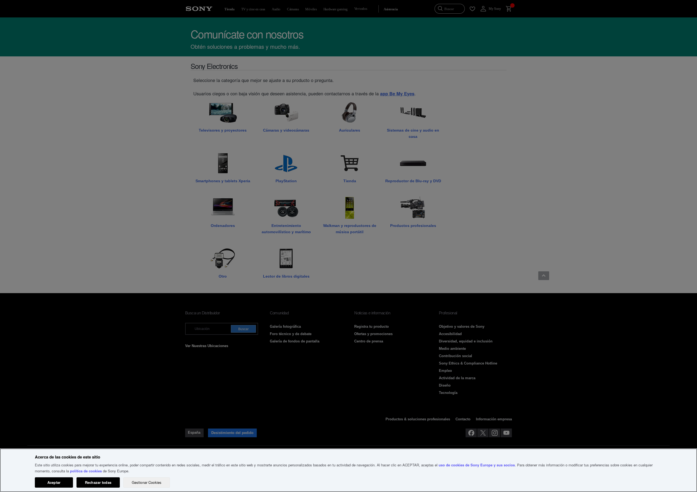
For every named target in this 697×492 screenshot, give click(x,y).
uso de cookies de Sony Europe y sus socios (477, 464)
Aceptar (53, 482)
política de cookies (86, 470)
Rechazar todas (98, 482)
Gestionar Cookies (146, 482)
